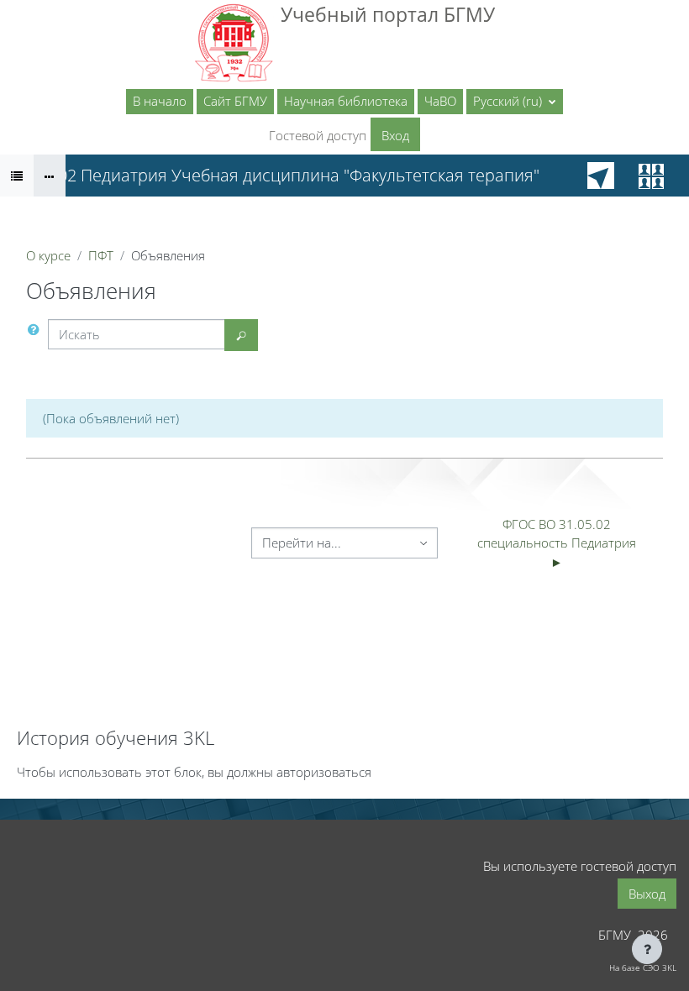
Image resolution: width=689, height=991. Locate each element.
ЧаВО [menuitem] (440, 100)
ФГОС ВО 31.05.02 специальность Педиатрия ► (558, 542)
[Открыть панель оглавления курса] (17, 176)
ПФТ (100, 255)
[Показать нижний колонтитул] (647, 949)
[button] (514, 101)
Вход (395, 135)
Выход (647, 893)
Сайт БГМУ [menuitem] (235, 100)
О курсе (48, 255)
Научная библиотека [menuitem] (346, 100)
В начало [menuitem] (160, 100)
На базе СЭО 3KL (642, 967)
